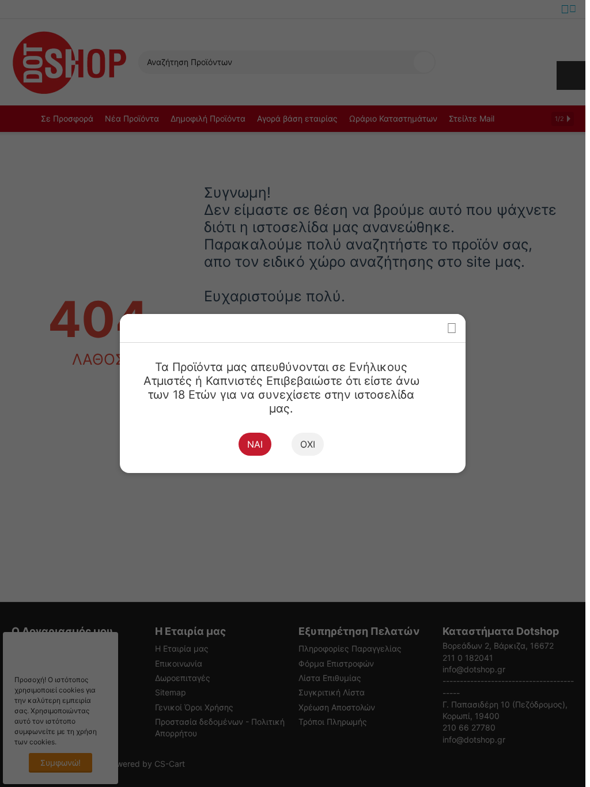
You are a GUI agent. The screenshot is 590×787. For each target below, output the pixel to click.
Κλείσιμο (451, 328)
